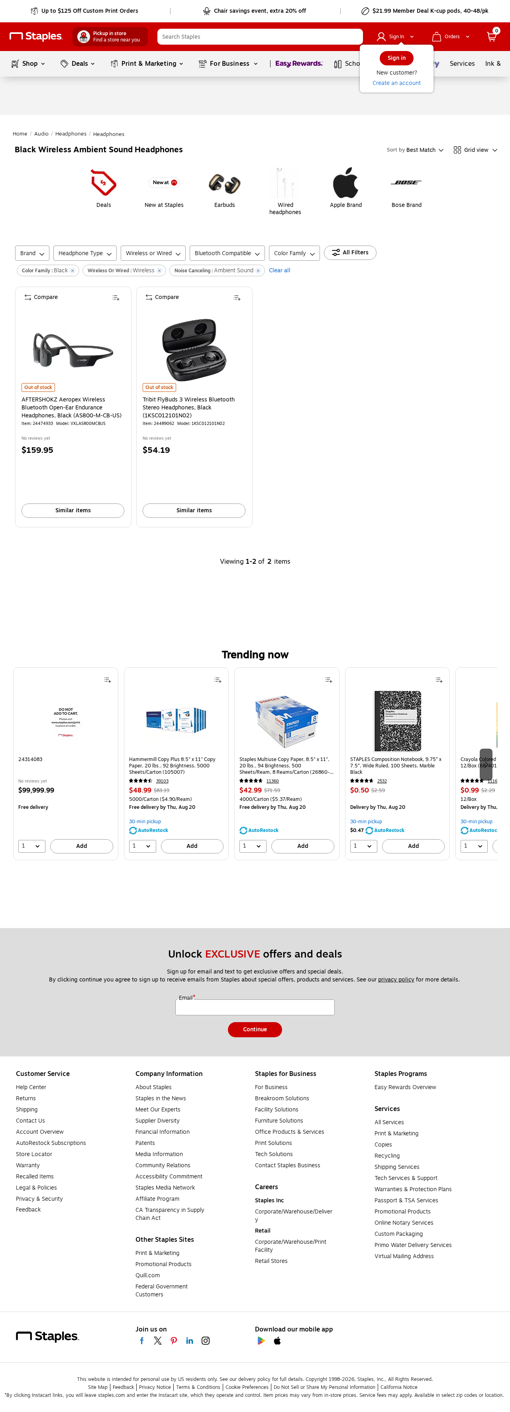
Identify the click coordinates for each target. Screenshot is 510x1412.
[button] (355, 36)
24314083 (30, 759)
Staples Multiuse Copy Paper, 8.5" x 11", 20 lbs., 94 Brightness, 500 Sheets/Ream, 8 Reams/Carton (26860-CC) (284, 765)
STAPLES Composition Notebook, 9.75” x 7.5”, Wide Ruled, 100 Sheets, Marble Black (395, 765)
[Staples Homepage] (36, 37)
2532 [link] (382, 781)
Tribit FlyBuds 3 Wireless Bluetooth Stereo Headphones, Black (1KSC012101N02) (189, 408)
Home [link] (20, 134)
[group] (66, 764)
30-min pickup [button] (145, 821)
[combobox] (260, 37)
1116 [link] (492, 781)
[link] (85, 11)
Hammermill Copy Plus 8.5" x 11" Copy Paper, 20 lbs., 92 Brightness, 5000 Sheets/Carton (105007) (172, 765)
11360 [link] (273, 781)
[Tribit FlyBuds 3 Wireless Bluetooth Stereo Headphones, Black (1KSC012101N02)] (194, 350)
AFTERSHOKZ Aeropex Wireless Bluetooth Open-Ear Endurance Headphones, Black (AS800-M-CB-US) (72, 408)
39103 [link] (162, 781)
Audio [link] (41, 134)
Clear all (279, 270)
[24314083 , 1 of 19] (66, 721)
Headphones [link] (70, 134)
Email (186, 998)
